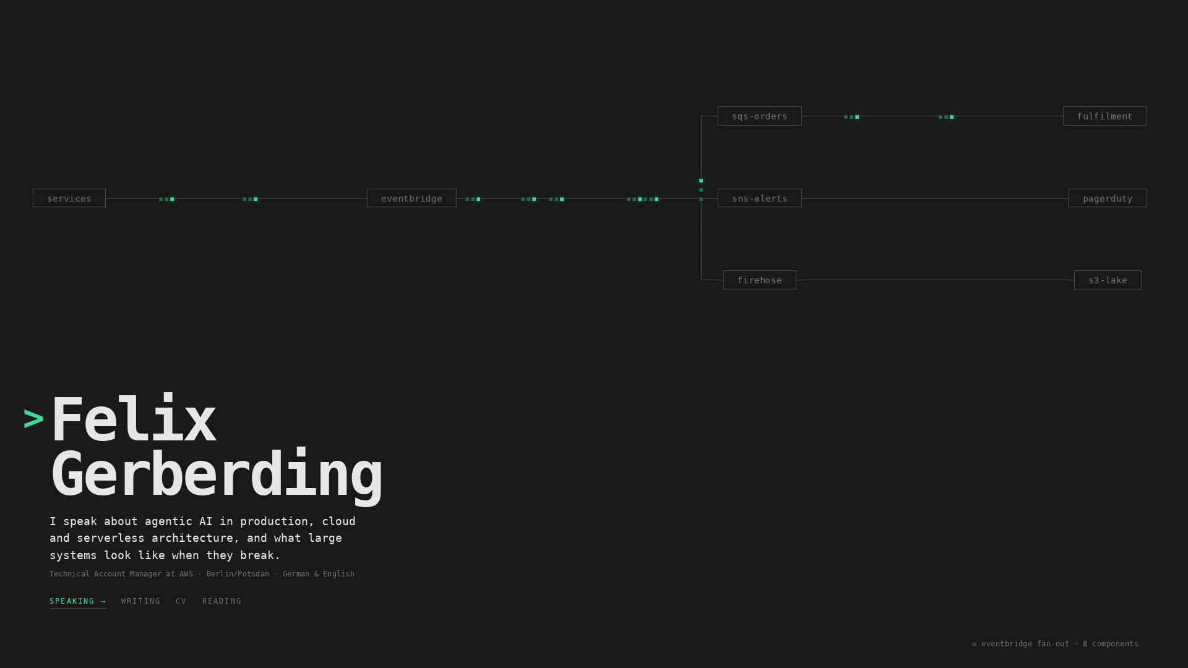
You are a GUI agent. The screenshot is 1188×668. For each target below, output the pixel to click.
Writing (141, 601)
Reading (222, 601)
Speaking (78, 601)
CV (181, 601)
